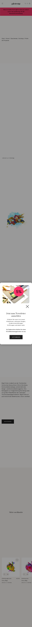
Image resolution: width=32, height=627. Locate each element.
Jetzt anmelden (16, 337)
